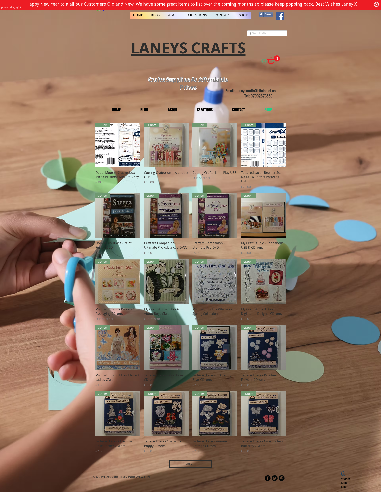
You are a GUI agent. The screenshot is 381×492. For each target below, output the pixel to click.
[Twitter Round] (275, 478)
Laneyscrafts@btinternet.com (257, 90)
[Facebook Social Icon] (280, 16)
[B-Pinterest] (282, 478)
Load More (191, 464)
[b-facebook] (268, 478)
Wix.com (145, 476)
